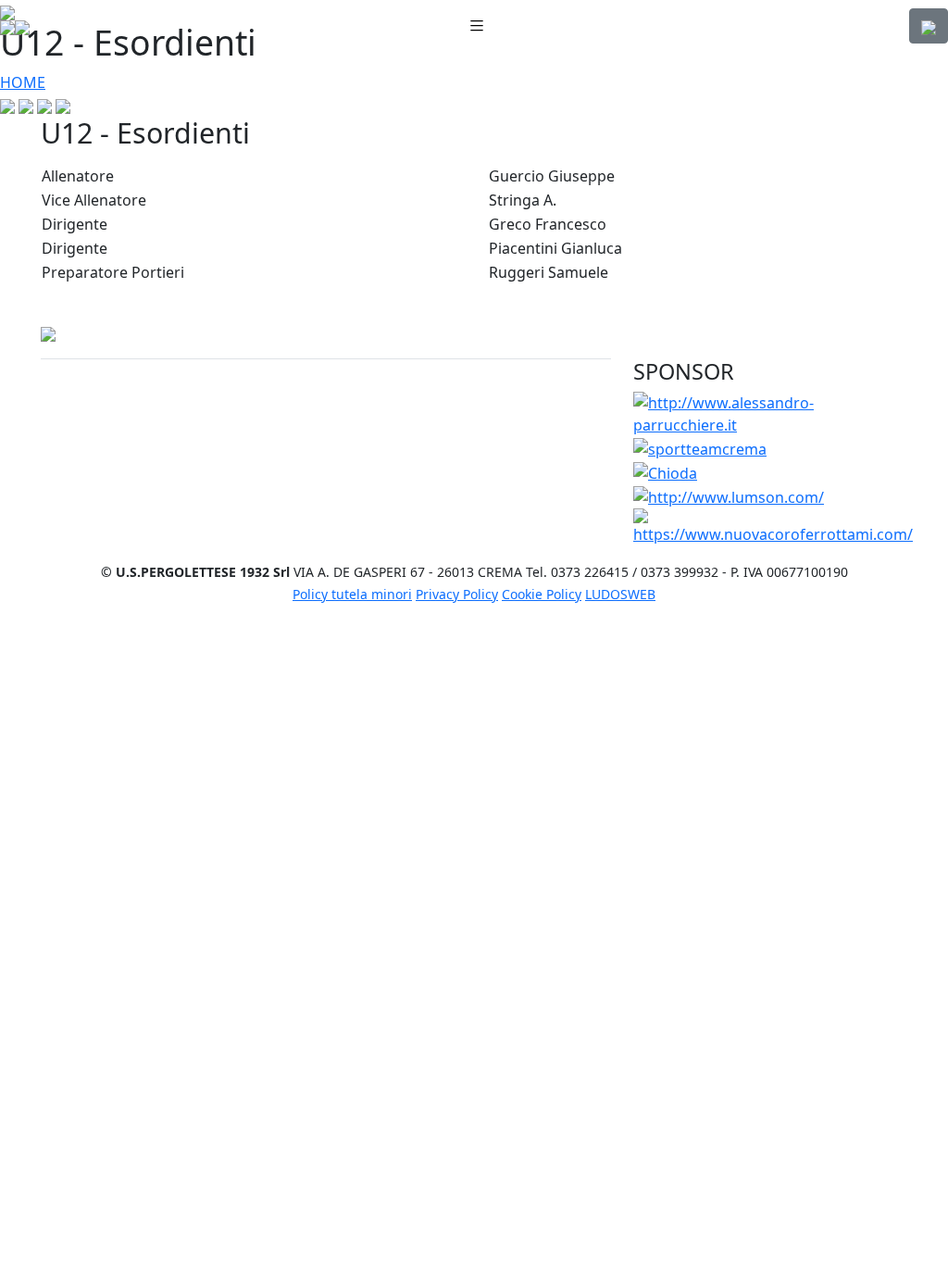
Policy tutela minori (352, 594)
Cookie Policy (541, 594)
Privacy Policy (457, 594)
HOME (22, 82)
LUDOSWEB (620, 594)
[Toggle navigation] (476, 26)
